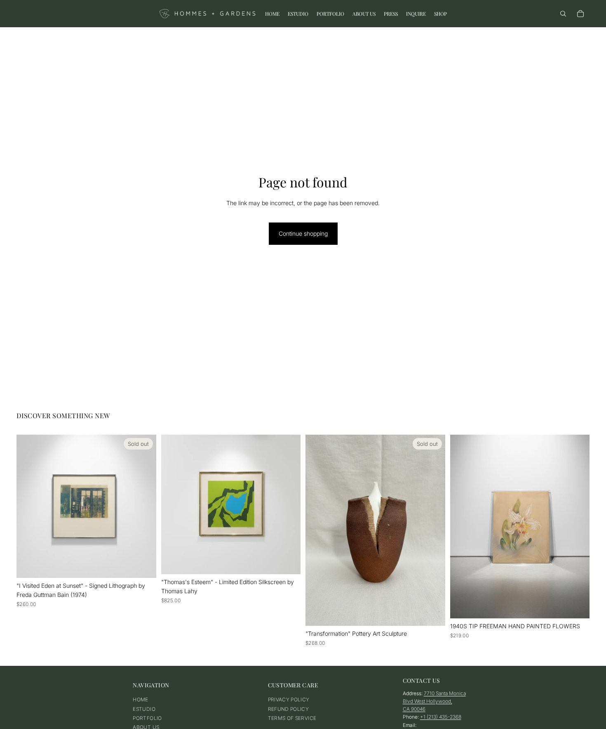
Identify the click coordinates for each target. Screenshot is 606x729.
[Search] (563, 14)
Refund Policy (288, 709)
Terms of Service (292, 718)
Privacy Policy (289, 699)
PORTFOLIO (147, 718)
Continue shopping (303, 233)
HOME (140, 699)
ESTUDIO (144, 709)
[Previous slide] (28, 506)
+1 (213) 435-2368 (440, 717)
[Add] (287, 561)
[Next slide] (144, 506)
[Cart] (580, 14)
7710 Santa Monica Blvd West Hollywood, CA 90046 (434, 701)
